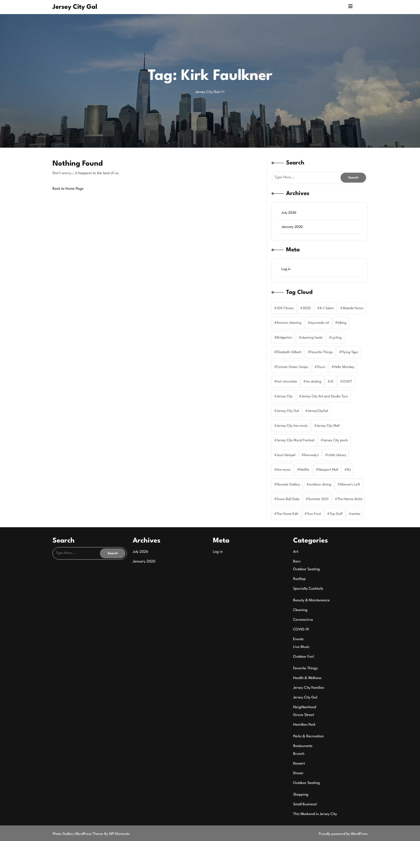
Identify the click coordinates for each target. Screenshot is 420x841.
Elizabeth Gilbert (289, 352)
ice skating (313, 381)
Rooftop (299, 579)
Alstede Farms (353, 308)
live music (284, 469)
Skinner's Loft (350, 484)
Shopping (300, 795)
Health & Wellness (307, 678)
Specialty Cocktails (308, 589)
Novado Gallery (288, 484)
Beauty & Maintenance (311, 600)
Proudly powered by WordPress (343, 834)
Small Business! (305, 804)
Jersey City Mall (328, 425)
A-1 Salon (327, 308)
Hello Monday (344, 367)
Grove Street (303, 715)
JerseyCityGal (318, 411)
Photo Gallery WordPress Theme (78, 834)
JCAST (347, 381)
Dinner (298, 773)
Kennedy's (311, 455)
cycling (336, 337)
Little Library (337, 455)
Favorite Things (321, 352)
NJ (349, 469)
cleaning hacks (312, 337)
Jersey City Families (308, 688)
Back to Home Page (68, 189)
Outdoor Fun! (303, 657)
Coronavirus (303, 620)
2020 (307, 308)
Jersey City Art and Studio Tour (324, 396)
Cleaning (300, 610)
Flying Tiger (349, 352)
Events (298, 639)
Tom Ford (314, 514)
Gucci (321, 367)
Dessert (299, 763)
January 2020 (292, 227)
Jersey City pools (335, 440)
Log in (286, 269)
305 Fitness (285, 308)
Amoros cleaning (289, 322)
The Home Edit (287, 514)
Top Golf (336, 514)
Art (295, 552)
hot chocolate (287, 381)
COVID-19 (301, 629)
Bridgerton (284, 337)
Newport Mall (328, 469)
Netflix (304, 469)
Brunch (298, 754)
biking (342, 322)
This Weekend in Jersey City (315, 814)
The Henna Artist (349, 499)
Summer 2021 (318, 499)
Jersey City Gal (74, 7)
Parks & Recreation (308, 736)
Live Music (301, 647)
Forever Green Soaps (292, 367)
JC (332, 381)
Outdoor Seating (306, 569)
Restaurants (302, 746)
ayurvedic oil (319, 322)
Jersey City (285, 396)
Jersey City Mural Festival (295, 440)
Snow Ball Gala (288, 499)
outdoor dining (320, 484)
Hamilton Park (304, 725)
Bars (296, 561)
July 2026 (288, 212)
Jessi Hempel (286, 455)
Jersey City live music (292, 425)
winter (355, 514)
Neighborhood (304, 707)
